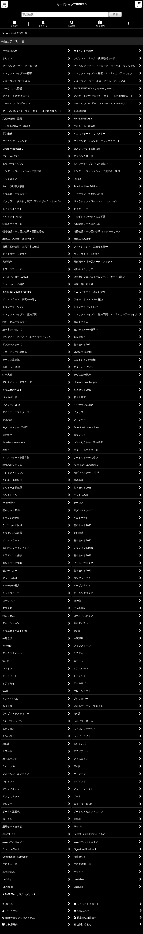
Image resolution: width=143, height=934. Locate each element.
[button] (4, 4)
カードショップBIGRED (72, 4)
